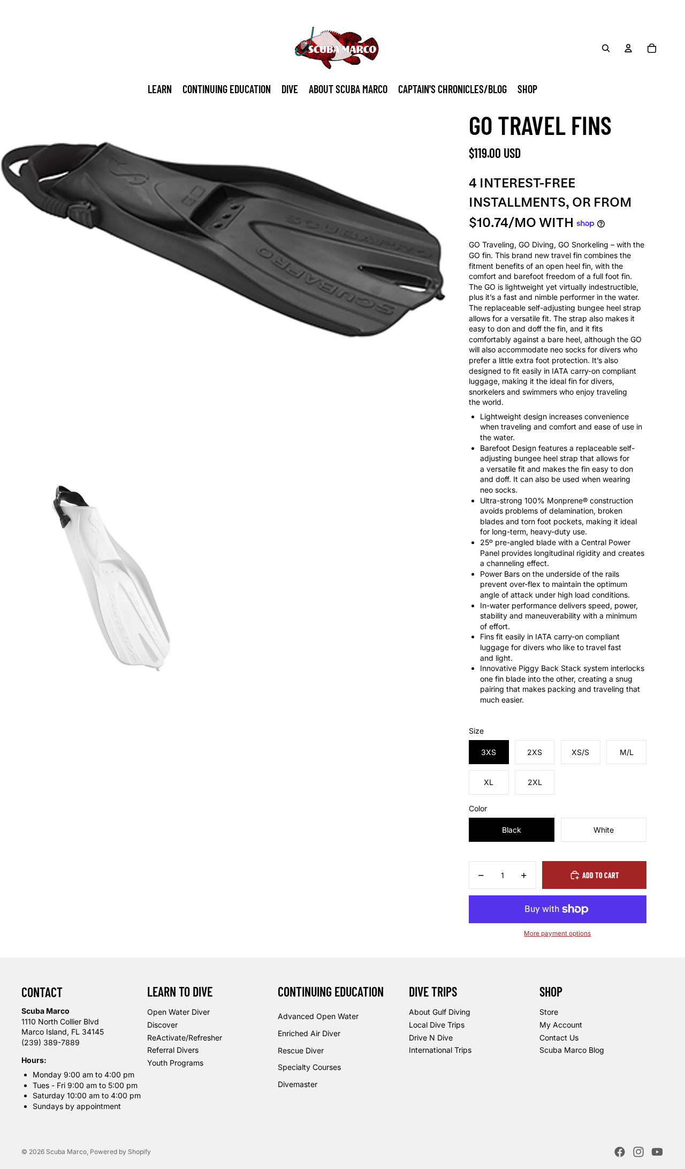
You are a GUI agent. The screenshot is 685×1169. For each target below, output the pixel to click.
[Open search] (606, 48)
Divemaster (297, 1084)
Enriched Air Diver (309, 1033)
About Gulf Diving (439, 1011)
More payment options (557, 933)
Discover (162, 1024)
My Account (560, 1024)
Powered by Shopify (120, 1152)
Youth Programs (175, 1062)
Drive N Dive (431, 1037)
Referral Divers (173, 1049)
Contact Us (559, 1037)
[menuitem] (160, 89)
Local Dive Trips (437, 1024)
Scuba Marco (66, 1152)
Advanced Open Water (318, 1016)
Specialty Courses (309, 1067)
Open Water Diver (178, 1011)
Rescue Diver (301, 1050)
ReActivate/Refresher (184, 1037)
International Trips (440, 1049)
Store (548, 1011)
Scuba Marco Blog (571, 1049)
